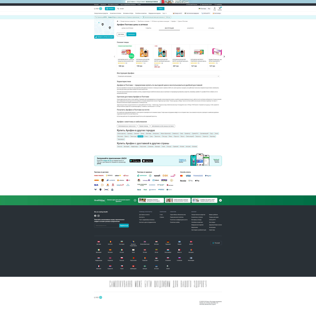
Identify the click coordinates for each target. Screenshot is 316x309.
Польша (169, 146)
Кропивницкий (204, 133)
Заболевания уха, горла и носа (127, 126)
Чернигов (205, 136)
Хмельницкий (190, 136)
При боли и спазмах (143, 21)
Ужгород (164, 136)
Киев (181, 133)
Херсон (182, 136)
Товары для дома (213, 217)
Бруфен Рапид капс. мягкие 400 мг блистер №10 (216, 60)
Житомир (148, 133)
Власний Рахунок (192, 4)
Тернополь (157, 136)
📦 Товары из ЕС (177, 13)
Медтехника (194, 227)
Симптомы (212, 230)
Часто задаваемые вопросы (128, 4)
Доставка (121, 34)
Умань (170, 136)
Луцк (211, 133)
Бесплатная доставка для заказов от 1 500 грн (157, 17)
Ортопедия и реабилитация (198, 230)
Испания (194, 146)
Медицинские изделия (155, 13)
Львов (216, 133)
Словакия (150, 146)
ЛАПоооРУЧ (212, 219)
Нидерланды (134, 146)
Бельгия (120, 146)
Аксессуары (212, 227)
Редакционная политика (176, 217)
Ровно (146, 136)
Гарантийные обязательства (178, 214)
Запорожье (156, 133)
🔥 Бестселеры (217, 13)
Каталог (96, 4)
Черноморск (121, 139)
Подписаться (124, 225)
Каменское (175, 133)
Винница (136, 133)
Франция (157, 146)
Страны (162, 217)
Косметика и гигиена (115, 13)
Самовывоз (131, 34)
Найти (160, 8)
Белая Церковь (122, 133)
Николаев (120, 136)
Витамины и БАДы (128, 13)
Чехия (163, 146)
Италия (182, 146)
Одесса (127, 136)
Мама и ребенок (213, 214)
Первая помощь (143, 126)
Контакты (103, 4)
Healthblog (219, 4)
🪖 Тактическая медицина (192, 13)
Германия (175, 146)
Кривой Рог (195, 133)
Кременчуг (188, 133)
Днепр (142, 133)
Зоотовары (212, 222)
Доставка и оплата (113, 4)
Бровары (130, 133)
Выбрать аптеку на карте (105, 37)
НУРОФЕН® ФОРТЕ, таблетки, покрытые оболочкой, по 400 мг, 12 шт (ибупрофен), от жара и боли (126, 60)
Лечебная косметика (141, 13)
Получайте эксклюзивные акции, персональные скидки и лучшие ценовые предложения (109, 220)
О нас (139, 4)
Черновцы (212, 136)
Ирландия (126, 146)
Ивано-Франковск (166, 133)
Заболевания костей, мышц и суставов (163, 126)
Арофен (173, 21)
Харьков (176, 136)
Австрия (188, 146)
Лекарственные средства (101, 13)
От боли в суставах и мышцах (160, 21)
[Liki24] (98, 297)
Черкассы (198, 136)
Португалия (143, 146)
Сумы (151, 136)
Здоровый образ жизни (215, 224)
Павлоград (133, 136)
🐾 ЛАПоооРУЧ (206, 13)
